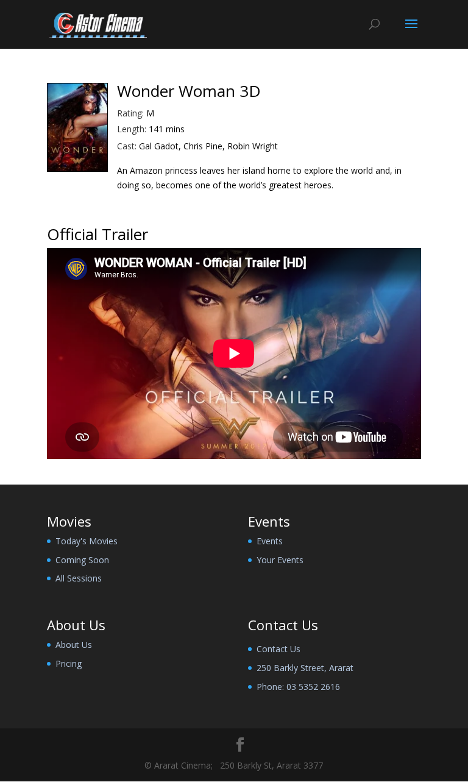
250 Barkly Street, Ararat (305, 668)
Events (270, 541)
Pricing (68, 663)
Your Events (280, 560)
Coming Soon (82, 560)
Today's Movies (86, 541)
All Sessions (78, 578)
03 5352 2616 (313, 686)
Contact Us (278, 649)
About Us (73, 644)
